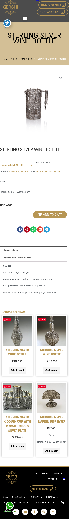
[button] (25, 19)
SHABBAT (17, 497)
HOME (35, 473)
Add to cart (17, 370)
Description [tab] (11, 250)
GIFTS (14, 59)
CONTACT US (59, 473)
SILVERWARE (54, 171)
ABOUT (45, 473)
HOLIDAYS (34, 497)
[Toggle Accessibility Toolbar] (7, 23)
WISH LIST (53, 479)
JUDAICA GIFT (42, 171)
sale (55, 502)
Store (5, 497)
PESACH (24, 171)
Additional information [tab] (17, 257)
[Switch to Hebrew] (64, 479)
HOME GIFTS (25, 59)
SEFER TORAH (39, 502)
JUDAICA (50, 497)
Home (6, 59)
